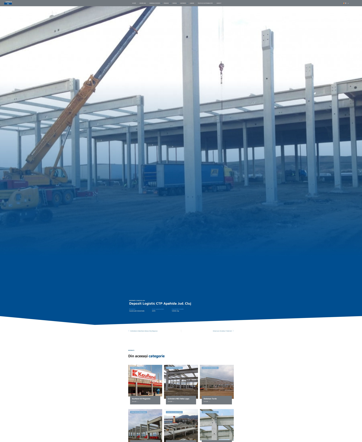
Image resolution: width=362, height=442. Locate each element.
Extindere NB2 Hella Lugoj (178, 399)
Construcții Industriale (136, 311)
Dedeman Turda (210, 399)
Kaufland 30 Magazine (141, 399)
